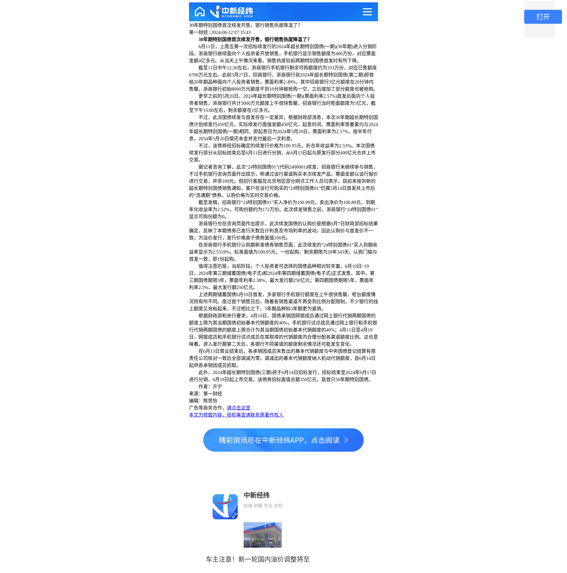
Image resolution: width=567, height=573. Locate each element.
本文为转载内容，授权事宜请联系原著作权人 (236, 414)
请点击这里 (238, 407)
